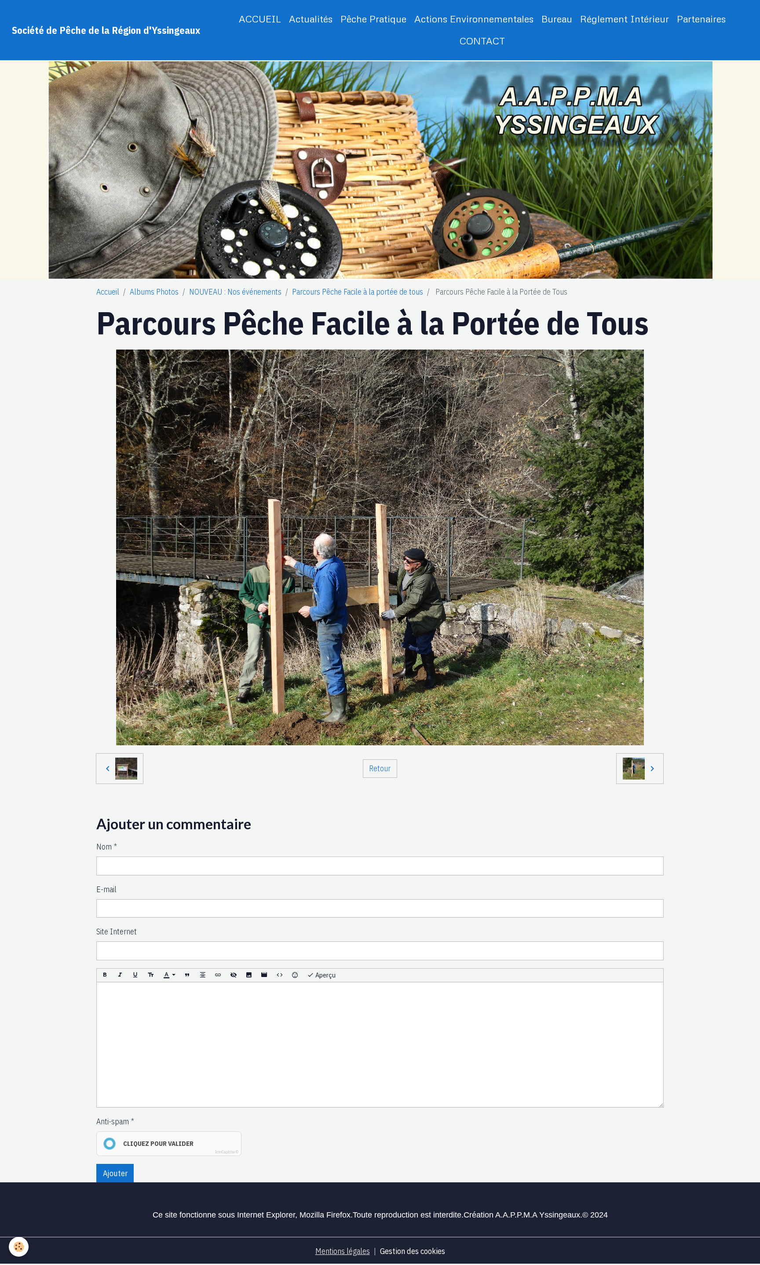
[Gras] (105, 975)
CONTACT (482, 41)
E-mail (106, 889)
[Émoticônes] (295, 975)
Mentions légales (342, 1251)
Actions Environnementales (473, 19)
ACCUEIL (260, 19)
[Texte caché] (233, 975)
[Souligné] (135, 975)
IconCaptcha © (226, 1151)
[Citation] (187, 975)
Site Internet (116, 931)
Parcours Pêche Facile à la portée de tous (357, 292)
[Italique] (120, 975)
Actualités (310, 19)
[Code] (280, 975)
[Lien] (218, 975)
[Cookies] (19, 1247)
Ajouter (115, 1173)
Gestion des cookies (412, 1251)
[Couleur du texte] (169, 975)
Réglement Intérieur (624, 19)
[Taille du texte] (151, 975)
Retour (380, 768)
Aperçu (325, 974)
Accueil (107, 292)
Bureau (556, 19)
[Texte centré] (203, 975)
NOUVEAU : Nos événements (235, 292)
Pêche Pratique (373, 19)
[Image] (249, 975)
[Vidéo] (264, 975)
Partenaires (701, 19)
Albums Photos (154, 292)
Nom (104, 847)
